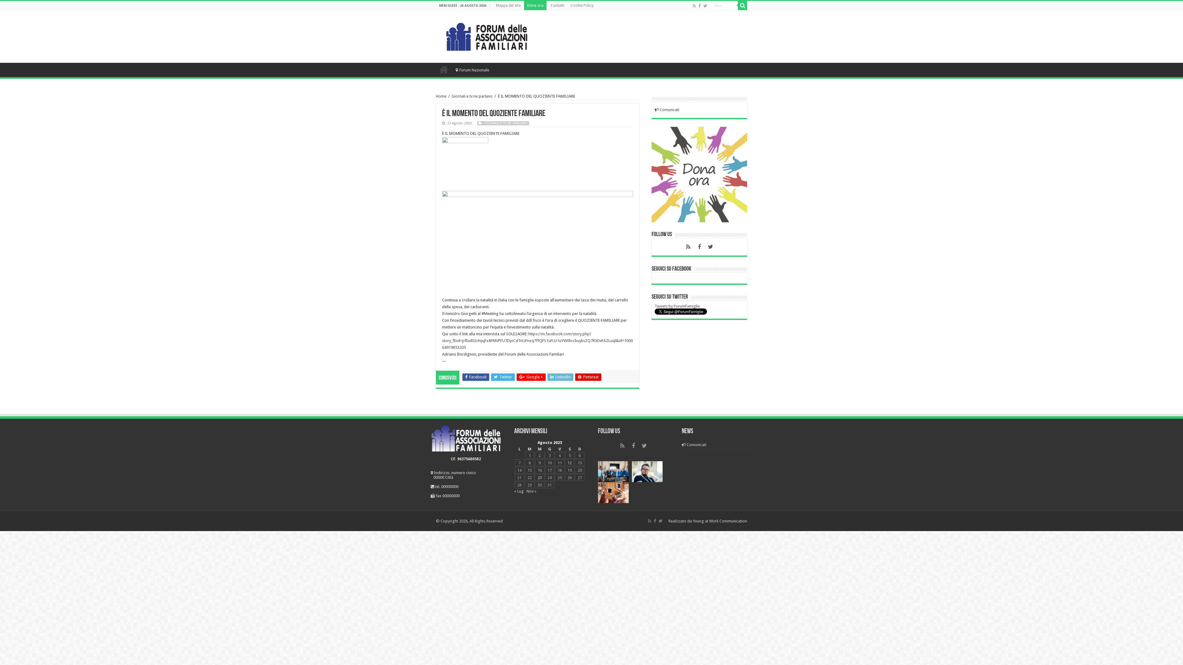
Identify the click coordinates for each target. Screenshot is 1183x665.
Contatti (557, 5)
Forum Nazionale (474, 70)
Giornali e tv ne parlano (472, 96)
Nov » (531, 491)
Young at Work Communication (720, 521)
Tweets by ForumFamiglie (677, 306)
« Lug (519, 491)
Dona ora (535, 5)
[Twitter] (705, 6)
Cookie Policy (582, 5)
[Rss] (694, 6)
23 (540, 477)
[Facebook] (699, 6)
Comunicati (669, 109)
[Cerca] (742, 5)
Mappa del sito (508, 5)
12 (569, 463)
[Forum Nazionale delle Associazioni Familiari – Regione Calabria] (487, 35)
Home (444, 69)
